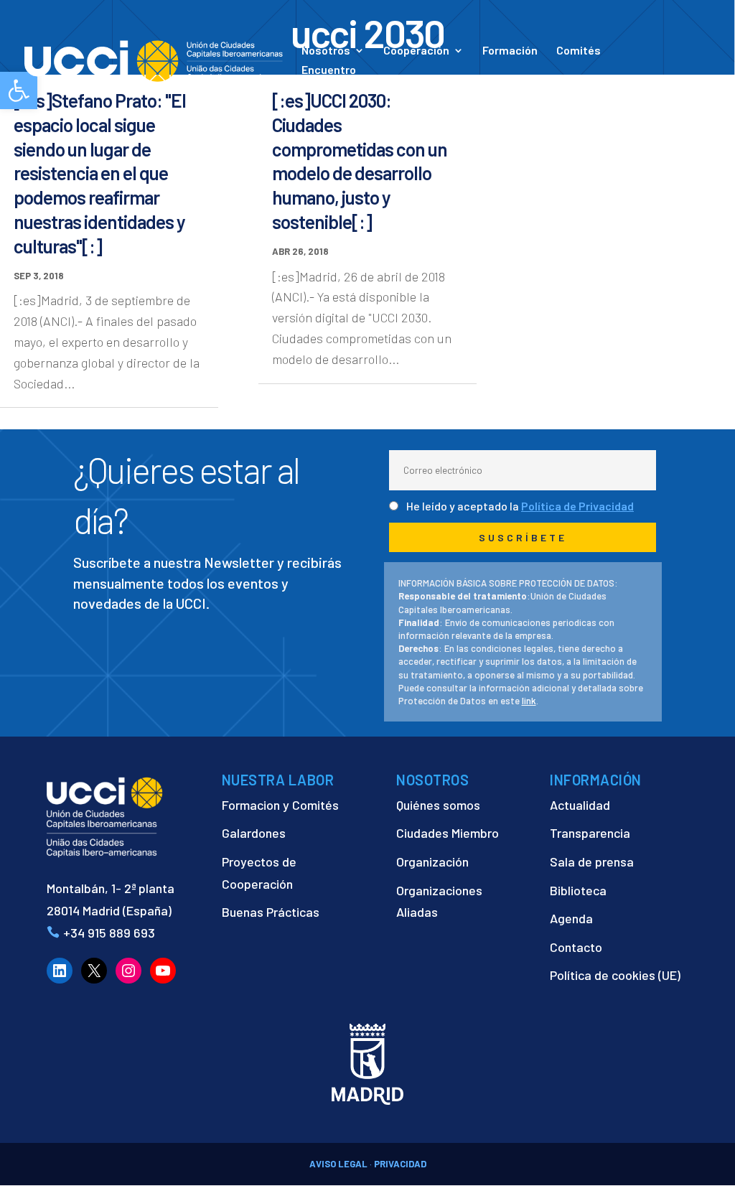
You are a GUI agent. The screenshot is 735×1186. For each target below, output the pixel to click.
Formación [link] (510, 51)
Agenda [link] (571, 918)
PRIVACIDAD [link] (400, 1163)
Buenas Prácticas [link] (270, 912)
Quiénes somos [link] (438, 805)
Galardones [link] (254, 833)
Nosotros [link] (325, 51)
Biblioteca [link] (578, 890)
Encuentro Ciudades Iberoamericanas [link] (371, 76)
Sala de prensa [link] (592, 861)
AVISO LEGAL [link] (338, 1163)
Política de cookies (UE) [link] (615, 975)
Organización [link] (432, 861)
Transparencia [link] (590, 833)
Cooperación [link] (416, 51)
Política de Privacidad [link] (577, 506)
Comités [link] (578, 51)
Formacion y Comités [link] (280, 805)
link (529, 700)
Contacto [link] (574, 84)
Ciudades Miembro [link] (447, 833)
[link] (153, 59)
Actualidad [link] (488, 84)
